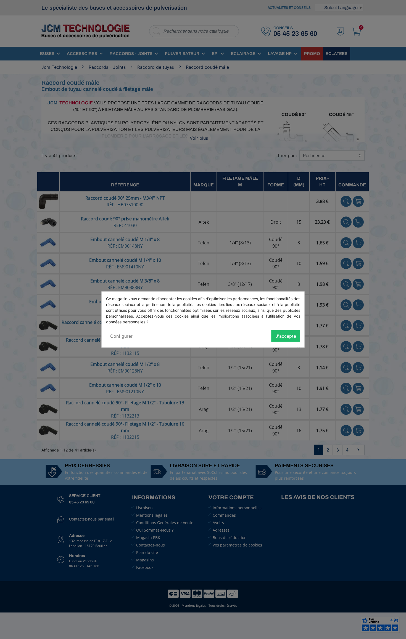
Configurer (121, 336)
